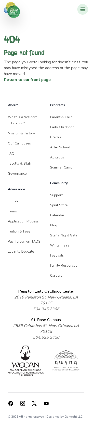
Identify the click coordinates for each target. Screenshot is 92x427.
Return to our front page (27, 79)
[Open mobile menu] (82, 9)
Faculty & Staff (19, 163)
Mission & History (21, 133)
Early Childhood (62, 127)
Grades (55, 137)
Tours (12, 211)
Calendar (57, 215)
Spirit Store (59, 205)
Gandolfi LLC (73, 417)
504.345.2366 (46, 309)
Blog (53, 225)
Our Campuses (19, 143)
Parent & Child (61, 117)
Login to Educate (21, 251)
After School (60, 147)
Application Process (23, 221)
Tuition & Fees (19, 231)
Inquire (13, 201)
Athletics (57, 157)
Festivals (57, 255)
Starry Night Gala (63, 235)
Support (56, 195)
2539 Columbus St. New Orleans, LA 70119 (46, 328)
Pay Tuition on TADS (24, 241)
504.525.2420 (46, 337)
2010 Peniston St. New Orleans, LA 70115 (46, 300)
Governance (17, 173)
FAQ (11, 153)
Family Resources (63, 265)
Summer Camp (61, 167)
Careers (56, 275)
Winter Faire (59, 245)
